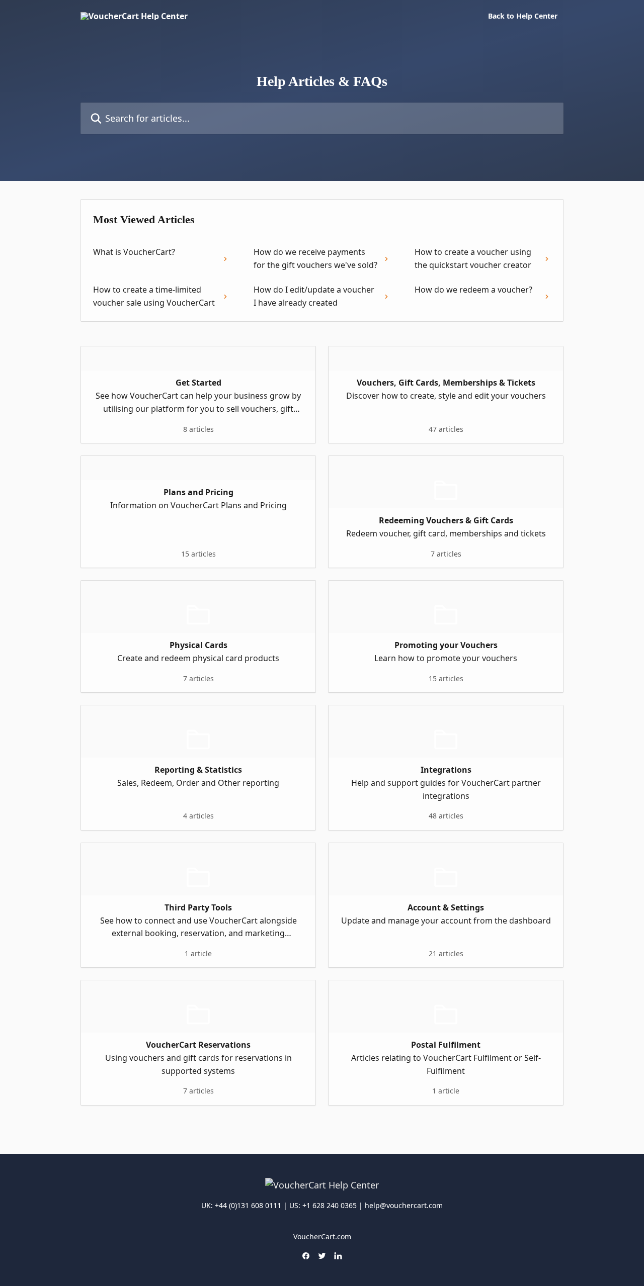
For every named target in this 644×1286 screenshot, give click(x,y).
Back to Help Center (522, 16)
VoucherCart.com (322, 1236)
